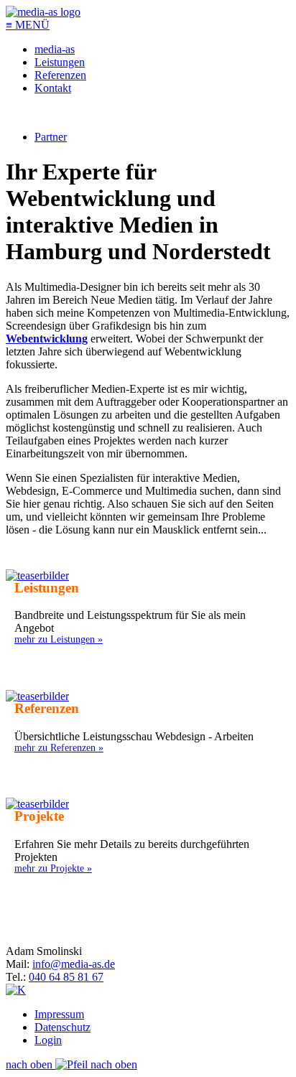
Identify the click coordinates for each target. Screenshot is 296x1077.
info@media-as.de (73, 964)
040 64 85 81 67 (66, 977)
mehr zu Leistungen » (58, 639)
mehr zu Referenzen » (58, 747)
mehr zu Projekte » (53, 868)
